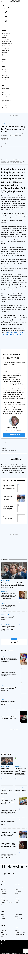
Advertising (5, 107)
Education (8, 41)
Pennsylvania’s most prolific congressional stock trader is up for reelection (8, 674)
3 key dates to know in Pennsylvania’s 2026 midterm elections (8, 508)
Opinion (7, 88)
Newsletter (8, 90)
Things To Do (18, 918)
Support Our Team (20, 932)
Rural (6, 58)
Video (3, 88)
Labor (4, 50)
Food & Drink (18, 914)
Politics (7, 52)
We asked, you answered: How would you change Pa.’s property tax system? (8, 855)
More (4, 86)
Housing (7, 45)
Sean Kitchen (4, 138)
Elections (4, 43)
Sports (4, 61)
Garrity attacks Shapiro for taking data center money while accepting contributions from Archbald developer (8, 596)
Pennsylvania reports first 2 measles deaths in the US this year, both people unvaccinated (8, 844)
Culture (4, 69)
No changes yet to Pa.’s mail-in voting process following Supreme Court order (9, 487)
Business (4, 33)
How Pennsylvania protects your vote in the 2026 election (8, 498)
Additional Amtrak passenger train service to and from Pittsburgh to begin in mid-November (8, 628)
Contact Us (4, 934)
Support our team (14, 435)
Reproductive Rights (6, 902)
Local (4, 67)
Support (3, 943)
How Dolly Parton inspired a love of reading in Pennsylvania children (8, 823)
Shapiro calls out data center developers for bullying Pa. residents (8, 703)
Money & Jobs (5, 900)
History (4, 75)
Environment (18, 891)
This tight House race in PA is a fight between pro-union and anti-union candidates (9, 659)
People (4, 77)
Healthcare (4, 893)
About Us (3, 930)
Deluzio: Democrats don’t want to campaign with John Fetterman (9, 717)
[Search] (8, 7)
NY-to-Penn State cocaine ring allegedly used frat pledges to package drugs (8, 688)
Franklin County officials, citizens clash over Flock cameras (7, 617)
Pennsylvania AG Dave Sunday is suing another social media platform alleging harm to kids (8, 812)
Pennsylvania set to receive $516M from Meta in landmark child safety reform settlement (13, 585)
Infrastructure (5, 624)
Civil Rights (4, 887)
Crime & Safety (5, 580)
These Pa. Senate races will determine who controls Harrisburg (8, 518)
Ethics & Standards (5, 940)
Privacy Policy (4, 950)
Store (3, 94)
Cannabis (7, 33)
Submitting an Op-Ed (20, 934)
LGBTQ (7, 50)
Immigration (4, 895)
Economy (5, 41)
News (4, 31)
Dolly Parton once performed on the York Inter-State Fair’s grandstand (8, 606)
